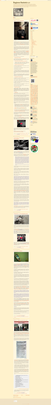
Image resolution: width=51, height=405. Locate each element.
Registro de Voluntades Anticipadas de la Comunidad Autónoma (20, 190)
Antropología (36, 85)
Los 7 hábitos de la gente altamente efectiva (21, 303)
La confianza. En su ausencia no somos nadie (18, 64)
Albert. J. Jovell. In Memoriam (19, 20)
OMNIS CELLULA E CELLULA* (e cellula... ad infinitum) (35, 110)
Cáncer (33, 86)
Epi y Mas (26, 333)
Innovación (36, 95)
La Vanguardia (21, 104)
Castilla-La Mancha (36, 86)
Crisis (36, 88)
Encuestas (36, 90)
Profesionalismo (32, 99)
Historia (36, 93)
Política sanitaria (26, 316)
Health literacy (34, 93)
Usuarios (31, 104)
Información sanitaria (33, 95)
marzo (32, 51)
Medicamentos (32, 96)
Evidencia (31, 92)
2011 (31, 54)
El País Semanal (22, 107)
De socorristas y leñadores (18, 250)
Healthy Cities (25, 265)
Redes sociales (34, 100)
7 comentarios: (26, 133)
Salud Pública (26, 393)
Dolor (35, 89)
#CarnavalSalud (18, 151)
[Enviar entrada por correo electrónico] (28, 133)
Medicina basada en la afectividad (17, 57)
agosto (32, 47)
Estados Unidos (34, 91)
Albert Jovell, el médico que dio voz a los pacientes (18, 131)
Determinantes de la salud (21, 316)
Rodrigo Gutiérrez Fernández (33, 61)
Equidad (16, 393)
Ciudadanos (32, 87)
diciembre (32, 39)
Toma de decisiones (35, 103)
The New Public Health (18, 264)
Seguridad (36, 101)
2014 (31, 38)
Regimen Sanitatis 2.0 (21, 2)
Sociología (31, 102)
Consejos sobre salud (17, 316)
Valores (33, 104)
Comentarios (15, 401)
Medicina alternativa (35, 96)
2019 (31, 34)
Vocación (35, 104)
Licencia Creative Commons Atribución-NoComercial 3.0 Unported (34, 77)
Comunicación (35, 87)
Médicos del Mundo (16, 229)
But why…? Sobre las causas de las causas (20, 320)
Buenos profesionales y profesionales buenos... (34, 117)
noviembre (32, 40)
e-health (37, 89)
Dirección (33, 89)
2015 (31, 37)
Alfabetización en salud (32, 85)
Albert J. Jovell (19, 42)
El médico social (15, 92)
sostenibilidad (35, 102)
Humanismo (17, 210)
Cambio (31, 86)
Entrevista (15, 107)
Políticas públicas (22, 393)
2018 (31, 35)
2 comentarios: (27, 246)
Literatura (19, 210)
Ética (37, 91)
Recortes (31, 100)
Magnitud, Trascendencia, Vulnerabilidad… (35, 107)
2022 (31, 32)
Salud (27, 316)
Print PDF (16, 133)
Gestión (23, 316)
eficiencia (33, 90)
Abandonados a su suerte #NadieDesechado (21, 213)
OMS (17, 393)
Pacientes (35, 97)
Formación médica (34, 92)
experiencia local (15, 265)
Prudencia (36, 99)
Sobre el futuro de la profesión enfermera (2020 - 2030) (35, 114)
